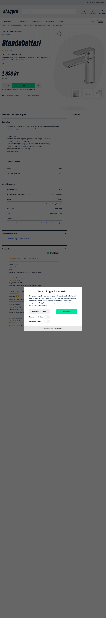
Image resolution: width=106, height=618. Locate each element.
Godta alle (67, 311)
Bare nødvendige (39, 311)
